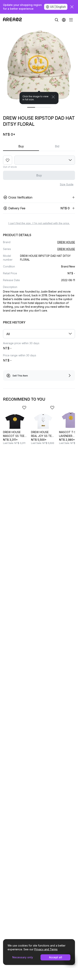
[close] (72, 7)
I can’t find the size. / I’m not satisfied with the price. (39, 223)
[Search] (56, 20)
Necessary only (22, 957)
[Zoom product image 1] (39, 65)
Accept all (55, 957)
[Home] (12, 19)
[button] (64, 20)
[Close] (53, 97)
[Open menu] (71, 20)
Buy (21, 146)
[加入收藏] (7, 160)
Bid (57, 146)
